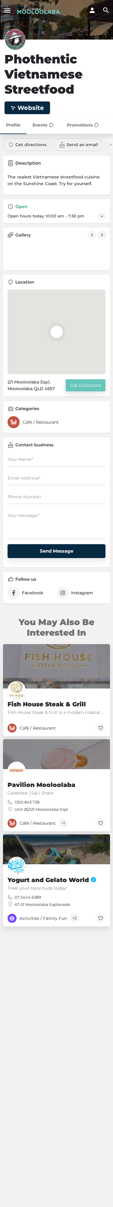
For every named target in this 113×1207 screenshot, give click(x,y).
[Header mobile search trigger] (106, 10)
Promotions (80, 125)
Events (40, 125)
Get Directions (85, 385)
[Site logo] (39, 10)
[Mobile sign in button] (92, 10)
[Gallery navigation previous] (92, 234)
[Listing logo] (15, 39)
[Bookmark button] (100, 728)
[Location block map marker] (56, 332)
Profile (13, 125)
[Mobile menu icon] (7, 10)
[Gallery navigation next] (103, 234)
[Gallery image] (23, 253)
